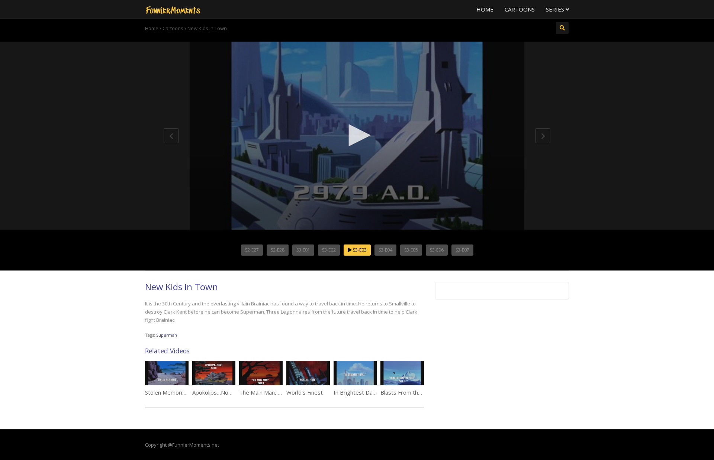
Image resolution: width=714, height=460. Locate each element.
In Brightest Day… (357, 392)
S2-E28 (277, 250)
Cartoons (520, 9)
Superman (166, 335)
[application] (357, 136)
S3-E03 (359, 250)
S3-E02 (329, 250)
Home (484, 9)
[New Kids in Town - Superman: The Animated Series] (173, 9)
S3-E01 (303, 250)
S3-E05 (411, 250)
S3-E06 (437, 250)
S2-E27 (252, 250)
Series (556, 9)
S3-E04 (385, 250)
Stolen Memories (167, 392)
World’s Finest (304, 392)
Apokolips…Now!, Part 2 (222, 392)
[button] (357, 135)
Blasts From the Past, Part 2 (417, 392)
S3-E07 (462, 250)
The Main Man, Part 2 (266, 392)
